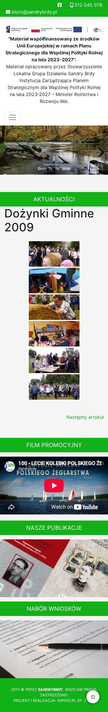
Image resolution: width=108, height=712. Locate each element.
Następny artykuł (85, 417)
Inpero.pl (66, 700)
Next (99, 151)
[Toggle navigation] (13, 117)
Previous (8, 151)
